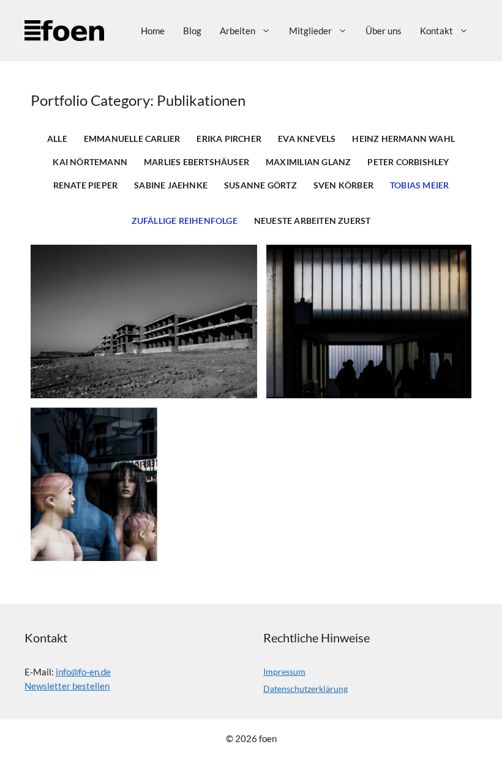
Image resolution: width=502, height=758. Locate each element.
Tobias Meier (419, 185)
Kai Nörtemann (90, 162)
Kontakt (436, 30)
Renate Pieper (85, 185)
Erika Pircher (229, 139)
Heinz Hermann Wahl (403, 139)
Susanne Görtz (260, 185)
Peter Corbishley (408, 162)
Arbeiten (237, 30)
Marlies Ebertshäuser (196, 162)
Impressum (284, 671)
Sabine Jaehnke (171, 185)
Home (153, 30)
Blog (192, 30)
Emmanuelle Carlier (132, 139)
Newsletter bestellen (67, 685)
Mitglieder (310, 30)
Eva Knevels (306, 139)
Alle (57, 139)
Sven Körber (343, 185)
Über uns (383, 30)
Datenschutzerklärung (305, 688)
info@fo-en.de (83, 671)
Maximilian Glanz (308, 162)
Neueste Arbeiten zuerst (312, 221)
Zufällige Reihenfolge (185, 221)
